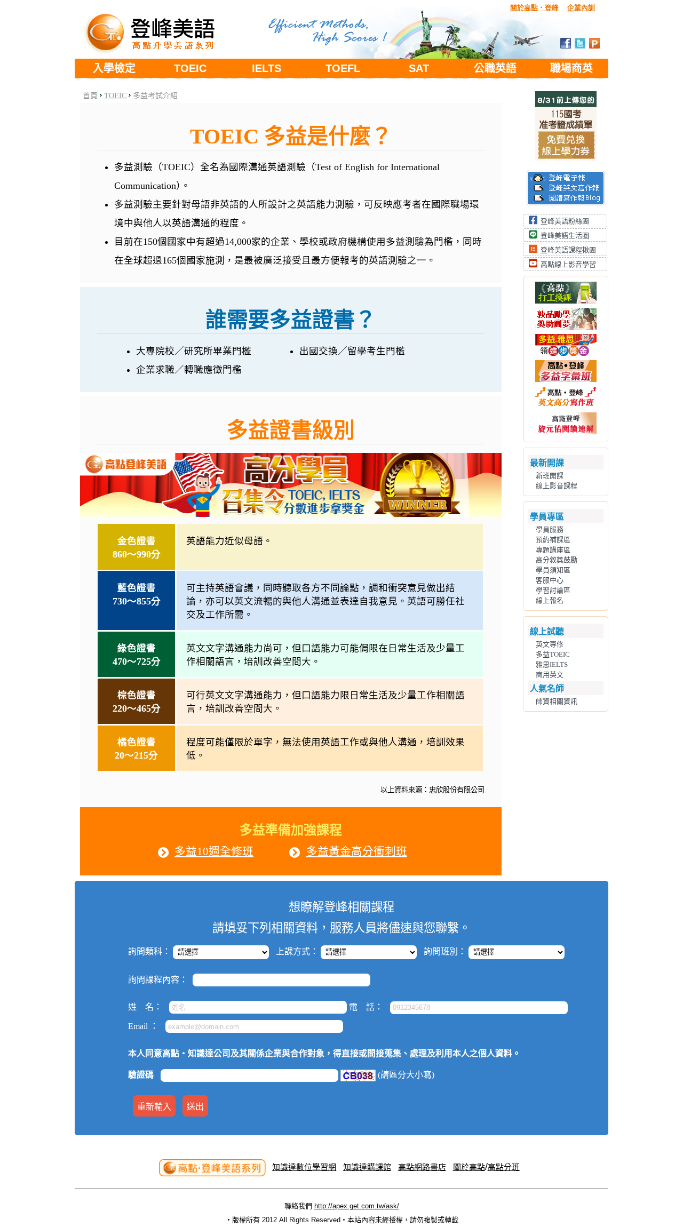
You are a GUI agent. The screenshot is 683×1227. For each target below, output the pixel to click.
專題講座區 (553, 550)
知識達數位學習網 (304, 1167)
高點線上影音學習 (568, 264)
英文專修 (549, 644)
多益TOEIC (553, 654)
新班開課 (549, 476)
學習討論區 (553, 590)
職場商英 (571, 68)
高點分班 (504, 1167)
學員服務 (549, 529)
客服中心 (549, 580)
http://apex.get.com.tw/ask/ (356, 1206)
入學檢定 (114, 68)
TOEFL (342, 68)
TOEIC (190, 68)
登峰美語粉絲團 (565, 221)
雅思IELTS (552, 664)
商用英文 (549, 675)
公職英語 (495, 68)
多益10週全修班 (213, 851)
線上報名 (549, 600)
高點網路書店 (422, 1167)
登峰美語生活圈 (565, 236)
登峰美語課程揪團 (568, 250)
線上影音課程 (556, 486)
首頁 (90, 96)
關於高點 (469, 1167)
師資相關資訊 (556, 701)
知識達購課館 (367, 1167)
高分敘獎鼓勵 (556, 560)
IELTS (266, 68)
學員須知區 (553, 570)
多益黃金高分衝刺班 (356, 851)
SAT (419, 68)
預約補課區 (553, 540)
